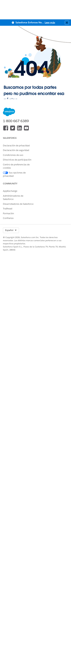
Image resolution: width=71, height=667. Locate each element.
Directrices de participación (17, 159)
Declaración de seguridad (16, 150)
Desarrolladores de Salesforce (18, 203)
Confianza (8, 218)
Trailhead (7, 208)
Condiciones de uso (13, 155)
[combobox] (11, 230)
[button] (11, 230)
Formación (8, 213)
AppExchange (10, 191)
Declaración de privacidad (16, 145)
